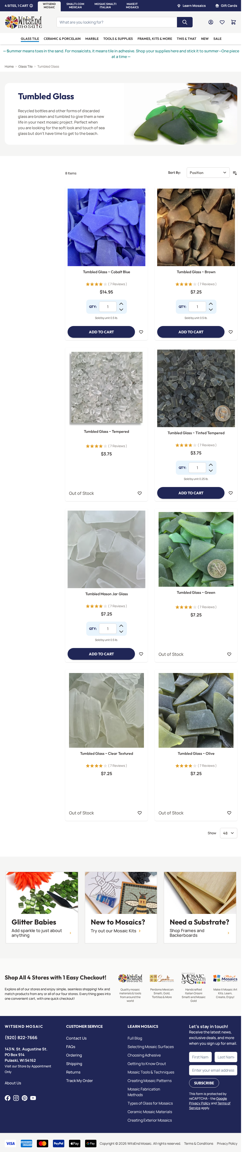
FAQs (70, 1046)
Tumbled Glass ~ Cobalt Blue (106, 271)
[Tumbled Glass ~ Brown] (196, 227)
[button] (49, 5)
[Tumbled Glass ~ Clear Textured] (106, 710)
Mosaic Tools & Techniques (151, 1072)
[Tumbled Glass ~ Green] (196, 549)
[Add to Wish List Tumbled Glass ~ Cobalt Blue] (141, 332)
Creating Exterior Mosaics (150, 1120)
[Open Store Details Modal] (31, 6)
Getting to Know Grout (147, 1063)
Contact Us (76, 1038)
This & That (186, 39)
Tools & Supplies (118, 39)
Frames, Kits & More (155, 39)
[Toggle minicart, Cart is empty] (233, 22)
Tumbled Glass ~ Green (196, 592)
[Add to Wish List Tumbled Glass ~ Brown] (230, 332)
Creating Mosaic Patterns (150, 1080)
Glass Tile (30, 39)
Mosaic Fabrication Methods (144, 1091)
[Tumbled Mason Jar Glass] (106, 549)
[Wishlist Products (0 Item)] (222, 22)
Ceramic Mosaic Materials (150, 1111)
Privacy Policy (227, 1143)
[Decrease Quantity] (121, 309)
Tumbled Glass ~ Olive (196, 753)
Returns (73, 1072)
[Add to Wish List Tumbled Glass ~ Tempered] (139, 493)
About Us (13, 1083)
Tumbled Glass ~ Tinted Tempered (196, 432)
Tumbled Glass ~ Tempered (106, 431)
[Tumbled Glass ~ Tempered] (106, 388)
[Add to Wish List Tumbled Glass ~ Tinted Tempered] (230, 493)
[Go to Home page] (23, 22)
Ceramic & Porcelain (62, 39)
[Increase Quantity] (121, 304)
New (205, 39)
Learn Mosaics (194, 5)
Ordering (74, 1055)
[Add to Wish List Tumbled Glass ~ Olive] (229, 812)
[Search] (185, 22)
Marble (92, 39)
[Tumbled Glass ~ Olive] (196, 710)
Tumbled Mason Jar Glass (106, 593)
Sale (217, 39)
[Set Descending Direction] (235, 173)
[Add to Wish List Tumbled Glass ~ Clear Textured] (139, 812)
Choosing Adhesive (144, 1055)
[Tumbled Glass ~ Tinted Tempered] (196, 388)
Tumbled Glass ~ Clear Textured (106, 753)
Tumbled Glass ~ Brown (196, 271)
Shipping (74, 1063)
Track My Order (79, 1080)
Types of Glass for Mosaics (150, 1103)
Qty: (93, 307)
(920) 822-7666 (21, 1037)
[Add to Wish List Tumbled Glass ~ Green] (229, 654)
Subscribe (204, 1083)
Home (9, 66)
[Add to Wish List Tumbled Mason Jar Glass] (141, 654)
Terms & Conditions (198, 1143)
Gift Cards (229, 5)
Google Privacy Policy (208, 1100)
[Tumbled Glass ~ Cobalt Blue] (106, 227)
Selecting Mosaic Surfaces (151, 1046)
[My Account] (211, 22)
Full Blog (135, 1038)
